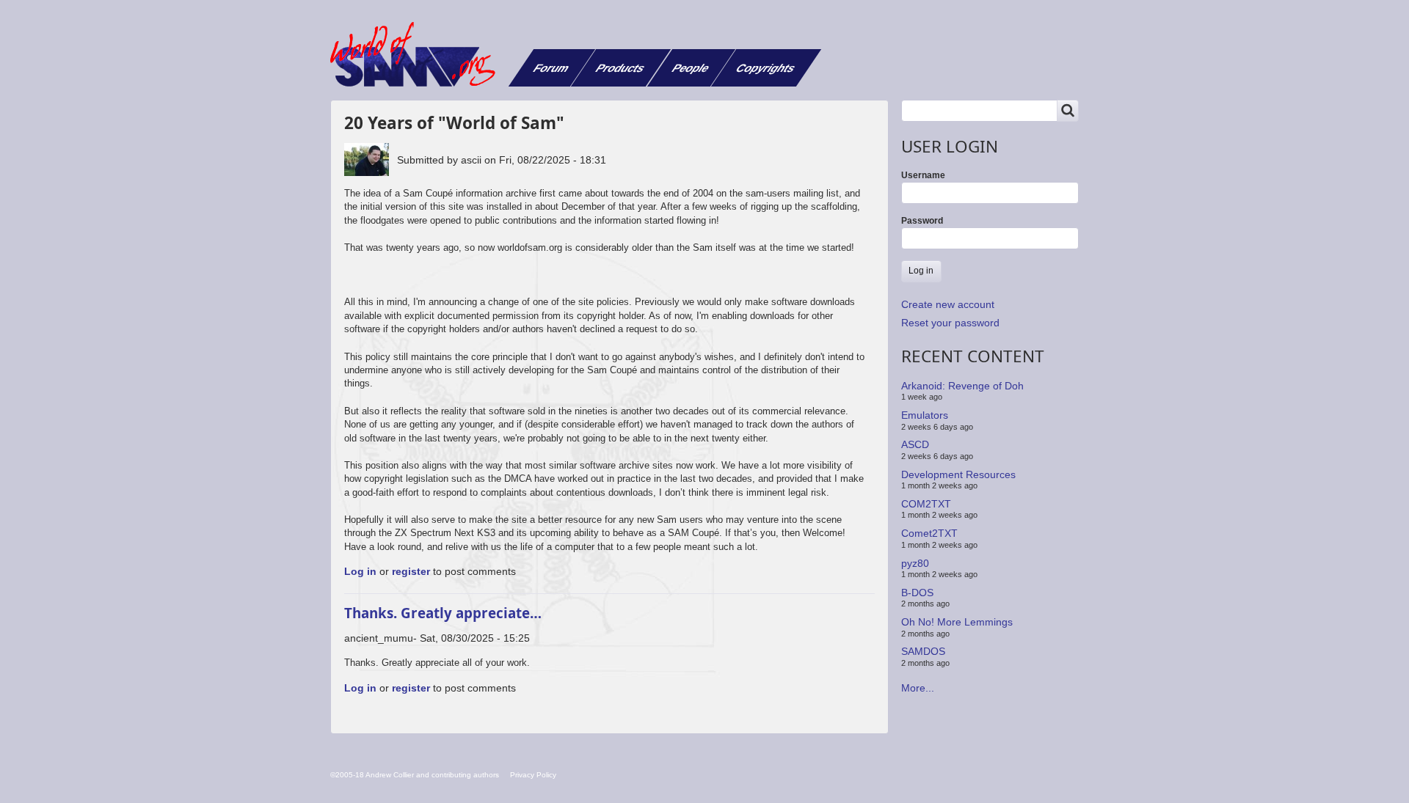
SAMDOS (923, 651)
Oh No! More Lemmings (957, 622)
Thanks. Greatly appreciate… (443, 613)
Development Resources (958, 474)
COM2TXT (926, 504)
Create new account (947, 304)
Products (620, 68)
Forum (551, 68)
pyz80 (915, 562)
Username (923, 175)
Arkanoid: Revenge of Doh (962, 386)
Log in (360, 571)
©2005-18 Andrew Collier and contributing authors (414, 775)
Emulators (924, 415)
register (411, 571)
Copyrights (765, 68)
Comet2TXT (929, 533)
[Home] (418, 54)
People (691, 68)
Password (922, 221)
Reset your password (950, 323)
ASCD (915, 444)
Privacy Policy (533, 775)
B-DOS (917, 592)
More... (917, 688)
